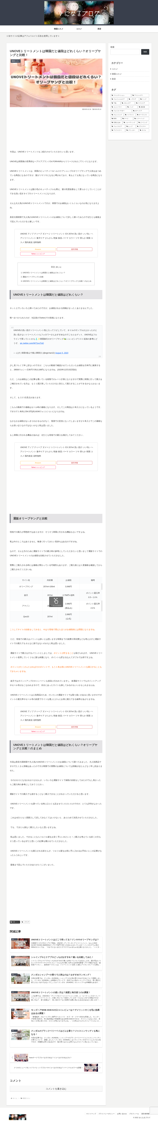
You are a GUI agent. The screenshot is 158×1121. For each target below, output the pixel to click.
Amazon (38, 249)
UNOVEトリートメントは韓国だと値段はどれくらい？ (44, 273)
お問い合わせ (122, 1114)
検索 (112, 47)
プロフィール (134, 1114)
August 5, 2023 (61, 353)
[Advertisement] (56, 128)
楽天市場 (74, 249)
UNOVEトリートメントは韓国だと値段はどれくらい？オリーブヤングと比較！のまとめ (57, 281)
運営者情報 (145, 1114)
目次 (53, 267)
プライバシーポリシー (106, 1114)
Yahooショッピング (38, 254)
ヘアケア (26, 922)
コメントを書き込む (56, 1088)
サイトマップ (91, 1114)
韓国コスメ (15, 922)
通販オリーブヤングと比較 (33, 277)
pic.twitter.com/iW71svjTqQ (32, 343)
